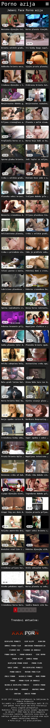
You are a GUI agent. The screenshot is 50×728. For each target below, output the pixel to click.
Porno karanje (26, 654)
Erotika (17, 694)
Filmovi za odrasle (32, 650)
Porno (12, 681)
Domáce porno (32, 659)
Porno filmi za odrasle (29, 681)
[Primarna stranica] (25, 632)
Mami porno (40, 676)
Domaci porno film (13, 646)
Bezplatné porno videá (18, 663)
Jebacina (41, 641)
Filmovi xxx (14, 650)
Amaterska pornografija (35, 646)
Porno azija (15, 721)
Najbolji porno (25, 676)
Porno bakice (15, 672)
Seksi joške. (13, 668)
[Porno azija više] (47, 4)
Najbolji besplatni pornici (17, 685)
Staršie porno (39, 685)
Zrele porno (10, 676)
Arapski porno (38, 689)
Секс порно (40, 654)
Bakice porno (30, 694)
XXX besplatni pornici (32, 668)
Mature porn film (32, 672)
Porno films (37, 663)
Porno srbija (10, 654)
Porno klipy (17, 659)
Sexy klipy (29, 641)
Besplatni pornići (13, 641)
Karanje (25, 689)
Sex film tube (12, 689)
